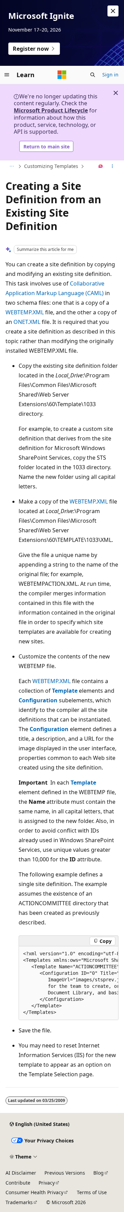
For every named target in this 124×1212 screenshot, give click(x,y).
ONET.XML (26, 322)
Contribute (18, 1182)
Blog (98, 1172)
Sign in (110, 74)
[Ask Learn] (100, 166)
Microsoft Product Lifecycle (51, 110)
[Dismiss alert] (112, 10)
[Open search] (93, 75)
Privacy (47, 1182)
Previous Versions (64, 1172)
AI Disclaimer (21, 1172)
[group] (68, 983)
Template (65, 690)
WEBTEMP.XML (25, 312)
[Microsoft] (62, 74)
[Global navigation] (7, 75)
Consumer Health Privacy (34, 1192)
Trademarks (19, 1202)
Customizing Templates (51, 166)
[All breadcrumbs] (12, 166)
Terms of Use (92, 1192)
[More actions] (112, 166)
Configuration (38, 700)
